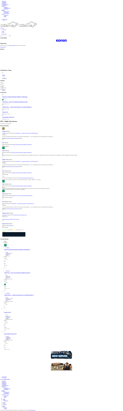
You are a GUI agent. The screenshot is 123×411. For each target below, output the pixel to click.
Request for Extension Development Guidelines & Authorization (14, 96)
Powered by (5, 379)
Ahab (3, 103)
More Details (31, 410)
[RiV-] (3, 140)
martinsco (7, 336)
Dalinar (3, 159)
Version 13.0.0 (5, 112)
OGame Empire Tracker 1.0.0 (8, 117)
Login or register (4, 19)
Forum (3, 31)
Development (8, 277)
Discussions (8, 293)
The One (3, 90)
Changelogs (8, 317)
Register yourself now (12, 45)
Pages (3, 32)
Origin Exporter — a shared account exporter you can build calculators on (17, 107)
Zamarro (4, 213)
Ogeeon (3, 131)
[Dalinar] (3, 157)
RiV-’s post (6, 133)
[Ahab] (3, 148)
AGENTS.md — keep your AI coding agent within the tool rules (15, 101)
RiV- (3, 98)
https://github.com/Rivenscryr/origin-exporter (13, 138)
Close (34, 410)
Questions (7, 247)
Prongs (3, 75)
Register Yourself (3, 47)
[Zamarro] (3, 211)
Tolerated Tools (8, 338)
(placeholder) (6, 400)
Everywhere (2, 28)
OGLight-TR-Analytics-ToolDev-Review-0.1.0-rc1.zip (10, 219)
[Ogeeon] (3, 129)
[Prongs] (3, 221)
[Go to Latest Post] (5, 261)
